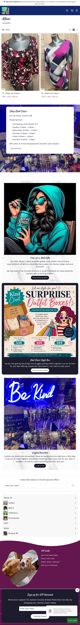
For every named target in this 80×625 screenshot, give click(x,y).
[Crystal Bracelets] (40, 414)
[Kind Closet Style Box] (40, 321)
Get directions (16, 148)
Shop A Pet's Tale (47, 559)
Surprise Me (40, 466)
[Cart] (71, 10)
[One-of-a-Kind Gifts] (40, 219)
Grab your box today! (40, 370)
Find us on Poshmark (49, 565)
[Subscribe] (72, 485)
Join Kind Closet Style (49, 555)
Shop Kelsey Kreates (40, 278)
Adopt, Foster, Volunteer (50, 562)
